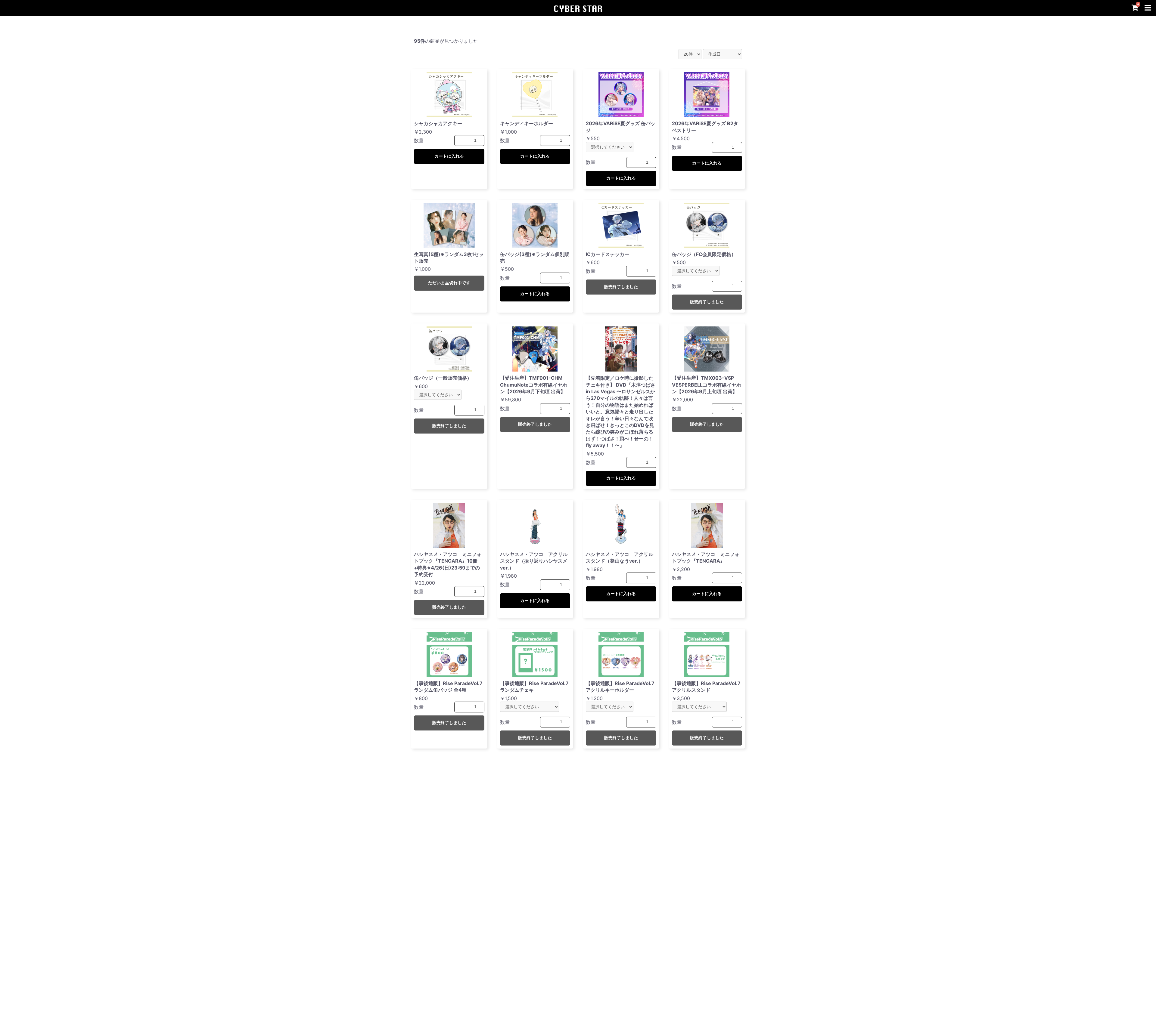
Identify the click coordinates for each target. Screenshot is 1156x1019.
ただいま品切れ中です (449, 282)
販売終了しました (621, 286)
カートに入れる (449, 156)
